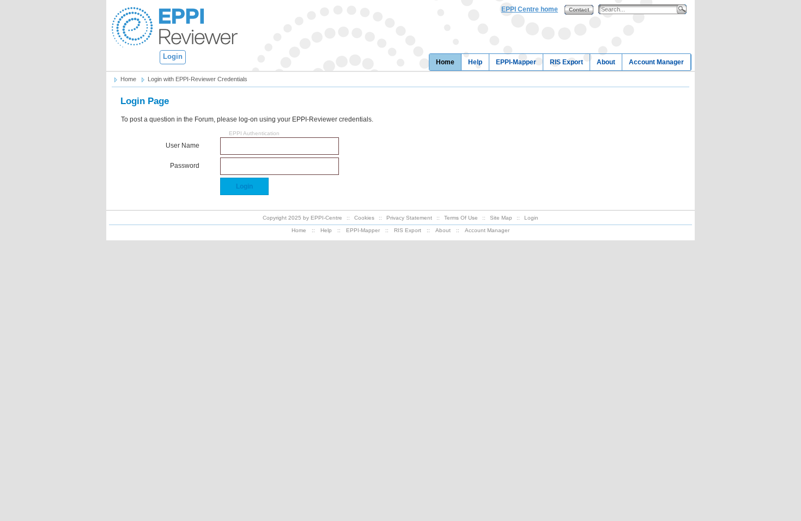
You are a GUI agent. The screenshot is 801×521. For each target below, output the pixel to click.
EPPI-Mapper (516, 62)
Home (445, 62)
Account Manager (656, 62)
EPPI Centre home (529, 9)
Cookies (364, 218)
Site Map (501, 218)
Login (173, 56)
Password (184, 165)
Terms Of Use (461, 218)
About (606, 62)
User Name (182, 145)
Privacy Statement (409, 218)
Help (475, 62)
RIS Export (566, 62)
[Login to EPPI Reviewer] (172, 27)
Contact (579, 10)
